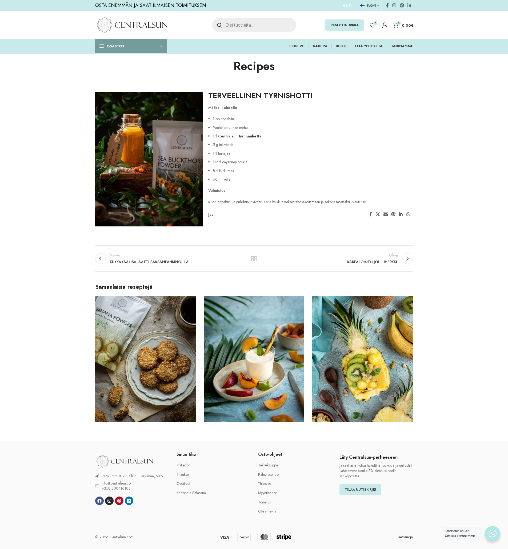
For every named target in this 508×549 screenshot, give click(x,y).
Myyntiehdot (267, 492)
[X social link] (378, 214)
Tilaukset (183, 474)
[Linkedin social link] (409, 5)
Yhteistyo (264, 483)
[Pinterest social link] (402, 5)
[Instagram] (109, 501)
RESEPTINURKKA (345, 24)
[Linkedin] (129, 501)
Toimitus (264, 502)
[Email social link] (385, 214)
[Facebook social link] (387, 5)
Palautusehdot (268, 474)
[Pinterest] (119, 501)
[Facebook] (99, 501)
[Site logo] (132, 24)
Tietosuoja (405, 537)
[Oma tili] (384, 25)
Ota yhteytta (267, 511)
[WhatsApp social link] (408, 214)
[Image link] (124, 460)
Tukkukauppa (268, 465)
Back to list (254, 258)
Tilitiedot (183, 465)
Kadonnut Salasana (191, 492)
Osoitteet (183, 483)
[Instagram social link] (394, 5)
